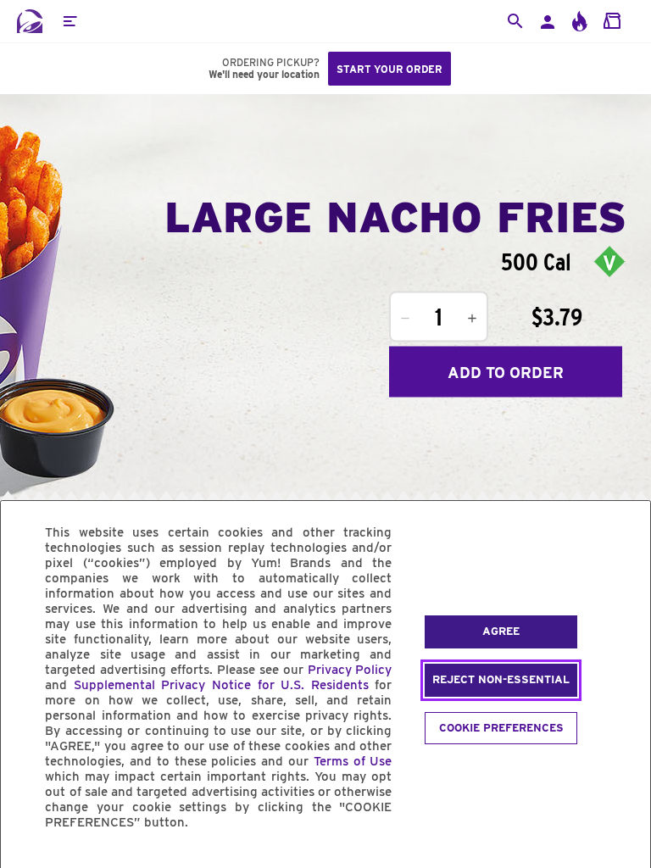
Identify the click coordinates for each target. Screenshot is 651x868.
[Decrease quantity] (405, 318)
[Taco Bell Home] (29, 21)
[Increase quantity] (472, 318)
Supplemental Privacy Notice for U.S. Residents (221, 685)
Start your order (389, 69)
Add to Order (506, 372)
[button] (69, 21)
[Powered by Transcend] (28, 861)
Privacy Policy (350, 669)
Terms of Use (353, 761)
